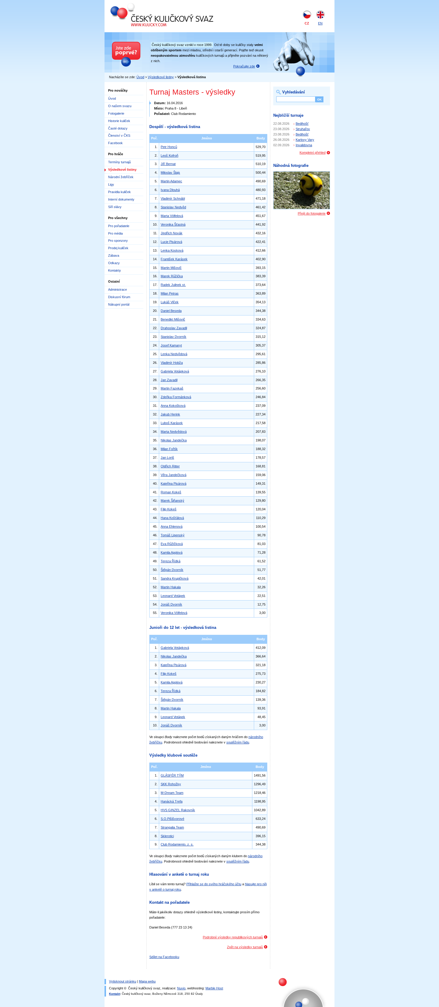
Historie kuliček (119, 121)
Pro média (115, 233)
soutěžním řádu (237, 742)
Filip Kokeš (168, 509)
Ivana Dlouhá (170, 190)
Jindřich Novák (171, 233)
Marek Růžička (172, 276)
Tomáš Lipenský (173, 535)
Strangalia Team (172, 827)
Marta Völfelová (172, 216)
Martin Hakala (171, 587)
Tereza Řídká (170, 561)
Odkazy (114, 263)
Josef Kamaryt (171, 345)
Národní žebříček (120, 177)
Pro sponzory (118, 240)
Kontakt (114, 993)
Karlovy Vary (305, 139)
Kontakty (114, 270)
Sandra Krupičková (174, 578)
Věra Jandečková (173, 475)
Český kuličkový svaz (137, 5)
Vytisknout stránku (122, 981)
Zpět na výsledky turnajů (245, 947)
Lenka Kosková (172, 250)
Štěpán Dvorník (172, 570)
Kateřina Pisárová (173, 483)
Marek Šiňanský (172, 500)
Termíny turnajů (119, 162)
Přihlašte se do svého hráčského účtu (213, 884)
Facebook (115, 143)
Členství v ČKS (119, 135)
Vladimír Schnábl (173, 198)
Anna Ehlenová (171, 526)
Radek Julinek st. (173, 285)
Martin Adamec (171, 181)
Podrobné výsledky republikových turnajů (233, 937)
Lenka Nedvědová (174, 354)
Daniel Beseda (171, 310)
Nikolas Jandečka (174, 440)
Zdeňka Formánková (176, 397)
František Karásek (174, 259)
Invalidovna (304, 145)
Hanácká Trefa (171, 801)
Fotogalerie (116, 113)
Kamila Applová (171, 552)
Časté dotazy (118, 128)
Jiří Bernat (168, 164)
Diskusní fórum (119, 297)
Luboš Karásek (172, 423)
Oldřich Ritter (170, 466)
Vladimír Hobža (172, 362)
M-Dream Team (172, 792)
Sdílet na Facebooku (164, 957)
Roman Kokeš (171, 492)
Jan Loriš (167, 457)
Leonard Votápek (173, 596)
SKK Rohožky (171, 784)
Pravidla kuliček (119, 192)
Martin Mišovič (171, 268)
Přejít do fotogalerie (312, 213)
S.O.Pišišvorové (172, 818)
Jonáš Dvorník (171, 604)
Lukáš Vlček (170, 302)
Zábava (113, 255)
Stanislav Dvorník (173, 336)
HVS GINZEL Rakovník (178, 810)
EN (320, 23)
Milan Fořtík (169, 449)
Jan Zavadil (169, 380)
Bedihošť (302, 123)
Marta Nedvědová (174, 431)
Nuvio (181, 988)
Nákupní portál (118, 304)
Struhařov (303, 129)
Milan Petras (170, 293)
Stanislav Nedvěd (173, 207)
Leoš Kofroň (169, 155)
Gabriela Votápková (175, 371)
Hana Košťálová (172, 518)
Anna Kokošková (173, 405)
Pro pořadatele (118, 226)
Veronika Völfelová (174, 613)
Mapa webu (147, 981)
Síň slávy (115, 207)
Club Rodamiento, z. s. (177, 844)
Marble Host (214, 988)
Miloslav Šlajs (170, 172)
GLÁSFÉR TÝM (172, 775)
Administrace (117, 289)
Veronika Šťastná (173, 224)
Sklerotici (167, 836)
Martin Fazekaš (172, 388)
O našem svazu (119, 106)
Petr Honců (169, 147)
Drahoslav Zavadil (174, 328)
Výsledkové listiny (161, 77)
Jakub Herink (170, 414)
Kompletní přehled (313, 152)
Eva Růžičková (172, 544)
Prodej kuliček (118, 248)
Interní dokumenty (121, 199)
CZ (307, 23)
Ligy (111, 184)
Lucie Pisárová (171, 242)
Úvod (140, 77)
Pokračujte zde (244, 66)
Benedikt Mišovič (173, 319)
